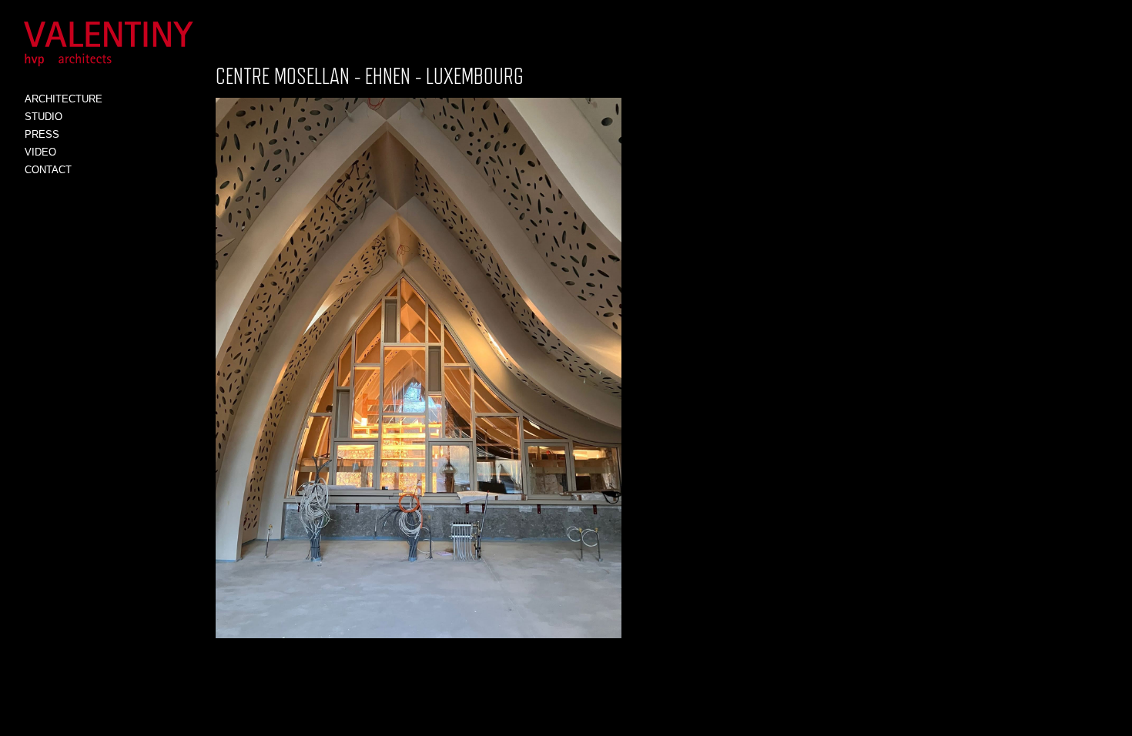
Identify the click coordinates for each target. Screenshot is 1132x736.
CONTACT (48, 170)
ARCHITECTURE (63, 99)
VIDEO (40, 152)
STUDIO (43, 116)
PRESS (42, 134)
